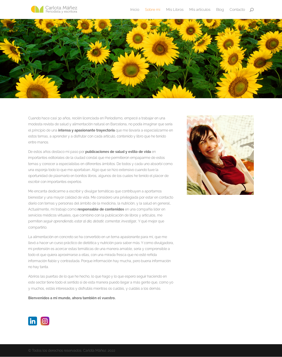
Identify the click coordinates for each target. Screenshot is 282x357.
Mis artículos (199, 10)
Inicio (134, 10)
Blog (220, 10)
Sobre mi (152, 10)
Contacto (237, 10)
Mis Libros (175, 10)
